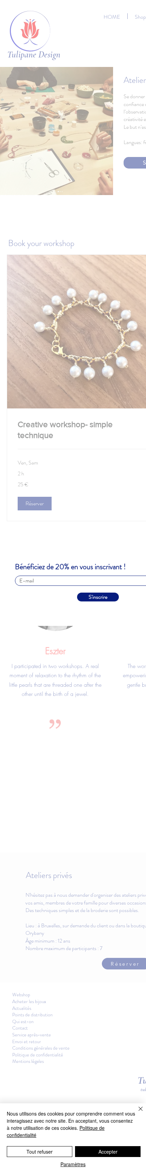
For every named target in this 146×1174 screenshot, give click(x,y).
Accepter (107, 1151)
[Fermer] (136, 1113)
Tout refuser (39, 1151)
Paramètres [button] (73, 1164)
